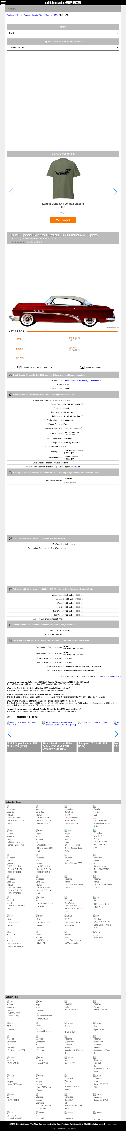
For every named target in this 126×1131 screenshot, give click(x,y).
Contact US (72, 1128)
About (53, 1128)
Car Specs (11, 15)
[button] (115, 191)
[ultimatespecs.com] (63, 2)
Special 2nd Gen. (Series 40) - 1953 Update (82, 381)
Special (27, 15)
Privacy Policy (62, 1128)
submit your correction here (109, 676)
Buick (19, 15)
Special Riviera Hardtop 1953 (44, 15)
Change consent (112, 1124)
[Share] (117, 8)
